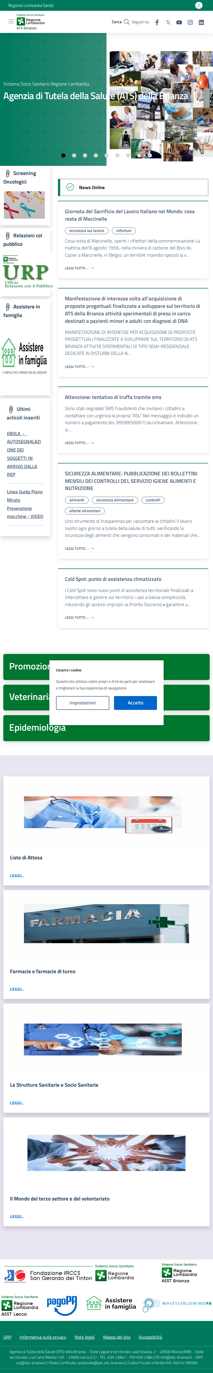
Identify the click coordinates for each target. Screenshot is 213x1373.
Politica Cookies (106, 717)
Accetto (135, 702)
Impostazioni (83, 702)
